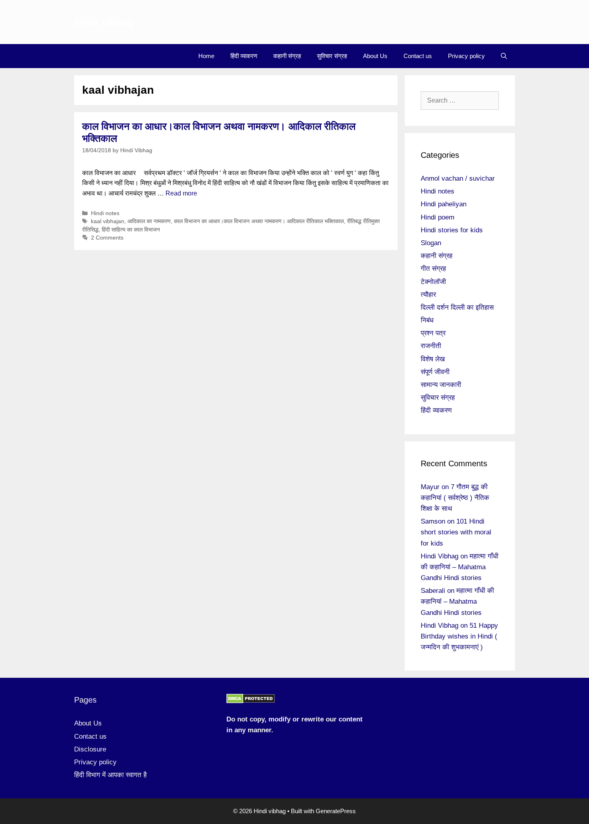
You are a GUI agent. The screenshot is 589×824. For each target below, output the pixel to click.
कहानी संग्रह (287, 55)
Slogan (431, 243)
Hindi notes (105, 213)
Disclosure (90, 749)
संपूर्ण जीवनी (435, 372)
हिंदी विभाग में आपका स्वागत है (110, 775)
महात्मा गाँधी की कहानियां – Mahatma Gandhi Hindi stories (459, 567)
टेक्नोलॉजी (433, 282)
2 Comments (107, 238)
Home (206, 55)
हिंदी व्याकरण (243, 55)
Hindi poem (437, 217)
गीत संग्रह (433, 268)
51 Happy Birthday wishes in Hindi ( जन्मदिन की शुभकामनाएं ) (459, 636)
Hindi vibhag (104, 22)
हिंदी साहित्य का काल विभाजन (131, 230)
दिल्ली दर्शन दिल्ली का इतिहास (457, 307)
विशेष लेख (433, 359)
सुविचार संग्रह (332, 55)
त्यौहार (428, 294)
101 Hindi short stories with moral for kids (456, 532)
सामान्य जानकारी (441, 385)
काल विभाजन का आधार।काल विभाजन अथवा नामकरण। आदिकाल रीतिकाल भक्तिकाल (259, 221)
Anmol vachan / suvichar (458, 178)
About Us (375, 55)
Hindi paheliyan (443, 204)
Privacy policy (466, 55)
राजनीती (431, 346)
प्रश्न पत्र (433, 333)
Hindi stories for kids (452, 230)
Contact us (417, 55)
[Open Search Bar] (504, 56)
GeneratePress (336, 811)
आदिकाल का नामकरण (149, 221)
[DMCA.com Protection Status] (250, 701)
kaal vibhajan (107, 221)
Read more (181, 193)
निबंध (427, 320)
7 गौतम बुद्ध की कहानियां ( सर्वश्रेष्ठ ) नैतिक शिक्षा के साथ (455, 497)
